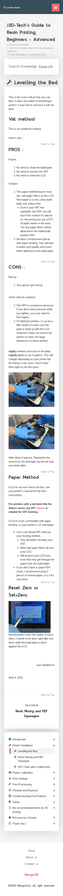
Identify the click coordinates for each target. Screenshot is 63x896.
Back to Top (47, 144)
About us (31, 857)
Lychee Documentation (18, 45)
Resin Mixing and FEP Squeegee (31, 714)
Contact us (31, 864)
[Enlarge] (50, 377)
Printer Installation (17, 54)
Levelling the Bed (37, 54)
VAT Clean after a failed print (34, 766)
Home (31, 851)
